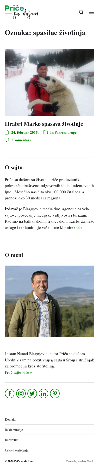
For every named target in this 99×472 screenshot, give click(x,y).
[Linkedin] (44, 393)
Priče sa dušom (23, 461)
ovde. (78, 227)
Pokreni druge (66, 132)
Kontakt (10, 419)
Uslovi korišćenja (16, 450)
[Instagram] (21, 393)
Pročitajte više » (18, 372)
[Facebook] (10, 393)
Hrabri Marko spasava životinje (44, 123)
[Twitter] (32, 393)
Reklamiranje (14, 429)
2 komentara (21, 139)
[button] (81, 12)
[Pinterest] (55, 393)
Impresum (12, 439)
